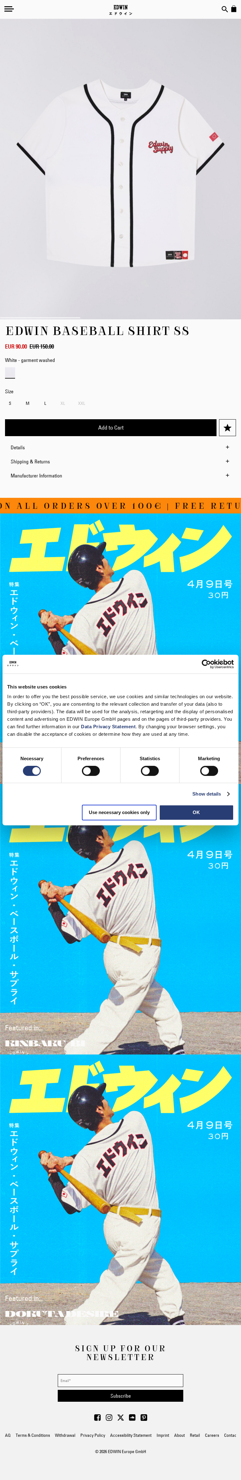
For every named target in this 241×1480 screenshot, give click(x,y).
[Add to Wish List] (227, 427)
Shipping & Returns (30, 461)
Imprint (163, 1435)
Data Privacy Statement (108, 726)
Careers (212, 1435)
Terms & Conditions (33, 1435)
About (179, 1435)
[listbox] (120, 404)
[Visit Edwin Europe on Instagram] (109, 1419)
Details (18, 447)
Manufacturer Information (36, 475)
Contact (231, 1435)
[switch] (91, 771)
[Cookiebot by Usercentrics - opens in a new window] (206, 664)
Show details (206, 794)
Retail (195, 1435)
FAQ (7, 1435)
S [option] (10, 403)
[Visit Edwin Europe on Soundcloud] (132, 1419)
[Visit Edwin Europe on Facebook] (97, 1419)
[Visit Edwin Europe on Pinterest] (144, 1419)
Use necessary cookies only (119, 812)
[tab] (120, 447)
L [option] (45, 403)
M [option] (27, 403)
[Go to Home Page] (120, 10)
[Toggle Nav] (9, 8)
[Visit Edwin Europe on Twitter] (120, 1419)
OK (196, 812)
